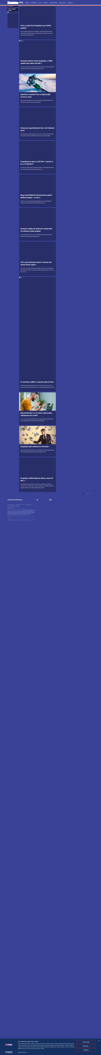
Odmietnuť (86, 1050)
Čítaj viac (92, 5)
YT (52, 926)
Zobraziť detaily (22, 1052)
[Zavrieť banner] (98, 1040)
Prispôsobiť (85, 1046)
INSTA (48, 926)
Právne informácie (28, 926)
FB (50, 926)
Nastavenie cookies (10, 929)
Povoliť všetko (86, 1042)
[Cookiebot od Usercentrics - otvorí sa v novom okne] (9, 1052)
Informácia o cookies (10, 926)
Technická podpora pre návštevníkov (13, 928)
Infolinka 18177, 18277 (20, 926)
